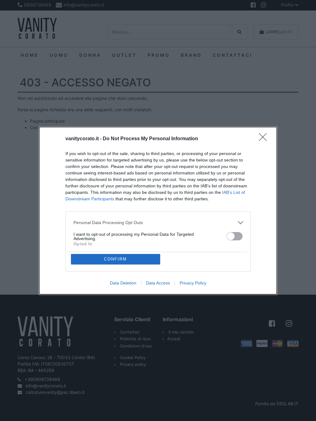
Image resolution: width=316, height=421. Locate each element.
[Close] (265, 139)
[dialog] (158, 210)
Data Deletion (123, 282)
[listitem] (158, 222)
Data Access (158, 282)
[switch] (235, 236)
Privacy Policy (193, 282)
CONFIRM (115, 259)
